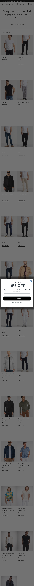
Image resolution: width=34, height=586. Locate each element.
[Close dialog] (32, 280)
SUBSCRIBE (17, 299)
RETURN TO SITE (17, 302)
